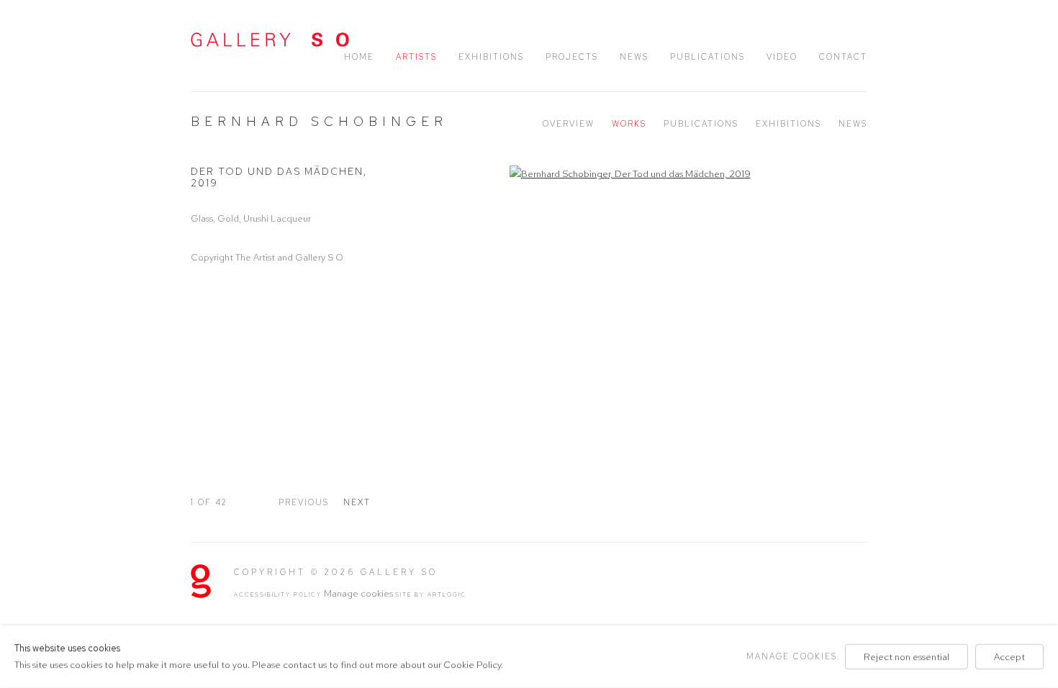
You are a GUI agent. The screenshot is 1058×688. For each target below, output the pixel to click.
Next (357, 502)
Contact (843, 57)
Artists (416, 57)
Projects (572, 57)
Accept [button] (1009, 657)
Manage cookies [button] (358, 593)
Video (782, 57)
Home (359, 57)
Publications (707, 57)
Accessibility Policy (278, 594)
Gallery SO (270, 39)
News (634, 57)
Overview (568, 124)
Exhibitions (491, 57)
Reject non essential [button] (906, 657)
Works (629, 124)
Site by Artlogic (430, 594)
